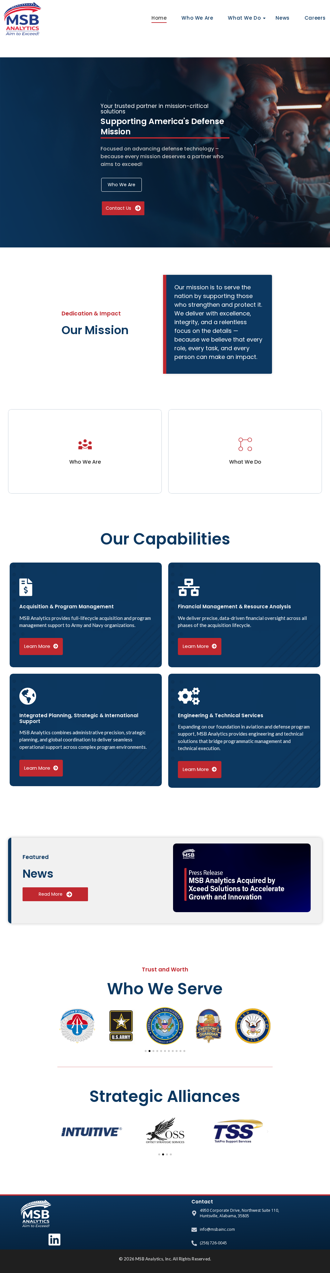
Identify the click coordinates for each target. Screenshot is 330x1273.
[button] (62, 1026)
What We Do (244, 17)
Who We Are (197, 17)
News (282, 17)
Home (159, 17)
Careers (315, 17)
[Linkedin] (54, 1239)
